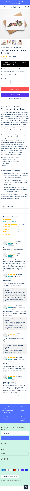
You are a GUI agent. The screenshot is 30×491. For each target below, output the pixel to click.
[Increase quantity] (9, 82)
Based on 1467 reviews (9, 221)
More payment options (15, 98)
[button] (5, 56)
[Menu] (2, 7)
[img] (12, 242)
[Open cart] (26, 487)
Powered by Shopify (16, 480)
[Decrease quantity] (2, 82)
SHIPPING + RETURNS (7, 206)
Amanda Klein (8, 480)
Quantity (3, 79)
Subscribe (15, 438)
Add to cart (15, 89)
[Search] (5, 7)
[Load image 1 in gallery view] (15, 24)
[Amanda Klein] (15, 7)
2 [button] (11, 396)
